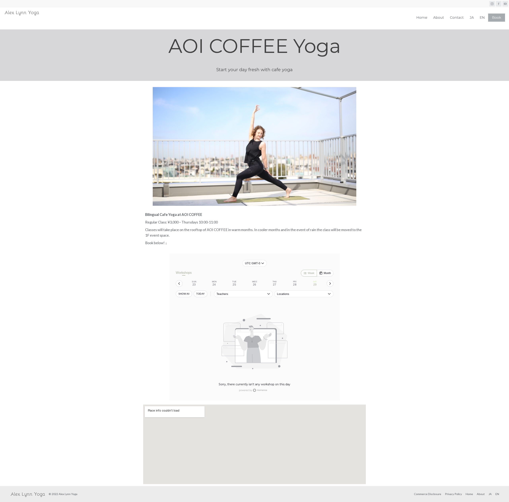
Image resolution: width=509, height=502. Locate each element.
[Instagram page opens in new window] (492, 4)
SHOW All (184, 293)
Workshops (184, 272)
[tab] (194, 283)
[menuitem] (421, 17)
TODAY (200, 293)
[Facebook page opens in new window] (498, 4)
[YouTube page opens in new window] (505, 4)
